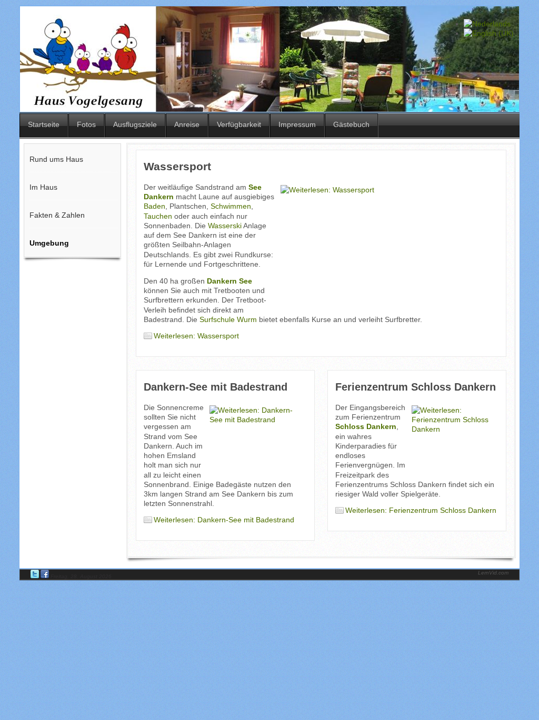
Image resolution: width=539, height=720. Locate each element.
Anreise (186, 124)
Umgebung (49, 243)
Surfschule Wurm (228, 319)
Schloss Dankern (365, 426)
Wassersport (177, 166)
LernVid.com (493, 573)
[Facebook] (46, 576)
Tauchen (158, 216)
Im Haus (43, 187)
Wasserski (225, 225)
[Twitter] (36, 576)
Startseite (43, 124)
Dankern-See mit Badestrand (215, 387)
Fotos (86, 124)
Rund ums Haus (56, 159)
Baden (154, 206)
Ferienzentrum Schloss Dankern (415, 387)
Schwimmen (231, 206)
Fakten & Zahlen (57, 215)
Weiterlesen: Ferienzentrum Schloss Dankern (420, 510)
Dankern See (229, 281)
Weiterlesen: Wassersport (196, 336)
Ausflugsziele (135, 124)
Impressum (297, 124)
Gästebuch (351, 124)
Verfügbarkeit (239, 124)
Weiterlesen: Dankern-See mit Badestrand (224, 519)
